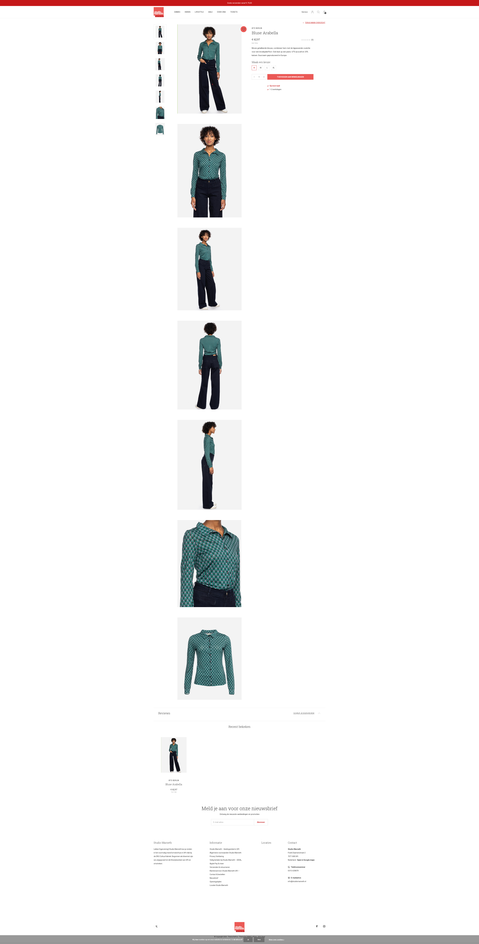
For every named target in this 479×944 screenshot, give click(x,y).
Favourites (244, 29)
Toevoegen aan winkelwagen (290, 77)
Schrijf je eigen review (303, 713)
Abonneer (261, 822)
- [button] (254, 77)
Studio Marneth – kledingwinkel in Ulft (224, 849)
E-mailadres (296, 878)
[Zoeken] (318, 12)
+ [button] (263, 77)
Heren (187, 12)
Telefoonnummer (298, 867)
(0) (312, 40)
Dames (177, 12)
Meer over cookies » (276, 940)
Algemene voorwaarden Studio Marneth (225, 853)
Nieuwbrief (214, 878)
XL (274, 68)
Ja (248, 940)
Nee (259, 940)
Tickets (234, 12)
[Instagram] (324, 926)
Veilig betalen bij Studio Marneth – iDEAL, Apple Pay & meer (226, 862)
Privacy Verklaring (217, 856)
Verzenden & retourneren (220, 867)
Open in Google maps (306, 860)
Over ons (221, 12)
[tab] (239, 713)
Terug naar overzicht (315, 23)
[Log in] (312, 12)
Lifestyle (199, 12)
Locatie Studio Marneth (219, 885)
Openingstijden (216, 882)
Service (305, 12)
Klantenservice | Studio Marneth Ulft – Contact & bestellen (224, 872)
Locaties (266, 842)
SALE (210, 12)
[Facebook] (316, 926)
